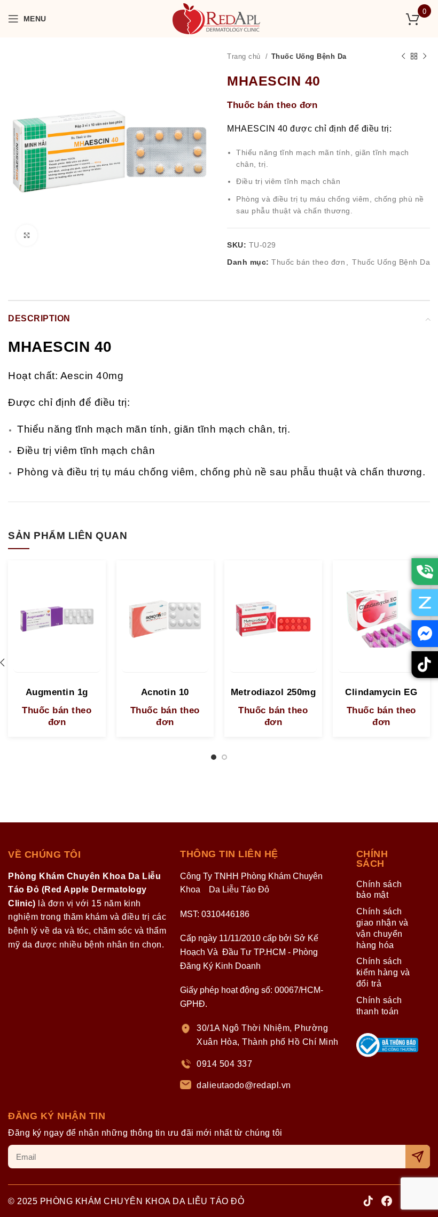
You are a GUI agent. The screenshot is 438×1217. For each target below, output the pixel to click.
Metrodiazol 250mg (273, 692)
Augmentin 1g (57, 692)
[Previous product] (403, 56)
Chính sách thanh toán (379, 1006)
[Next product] (424, 56)
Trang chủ (245, 56)
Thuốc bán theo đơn (272, 105)
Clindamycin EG (381, 692)
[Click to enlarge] (26, 235)
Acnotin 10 (165, 692)
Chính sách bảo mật (379, 890)
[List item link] (261, 1035)
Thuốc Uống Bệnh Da (309, 56)
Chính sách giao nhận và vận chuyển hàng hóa (382, 928)
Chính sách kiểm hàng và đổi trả (383, 972)
